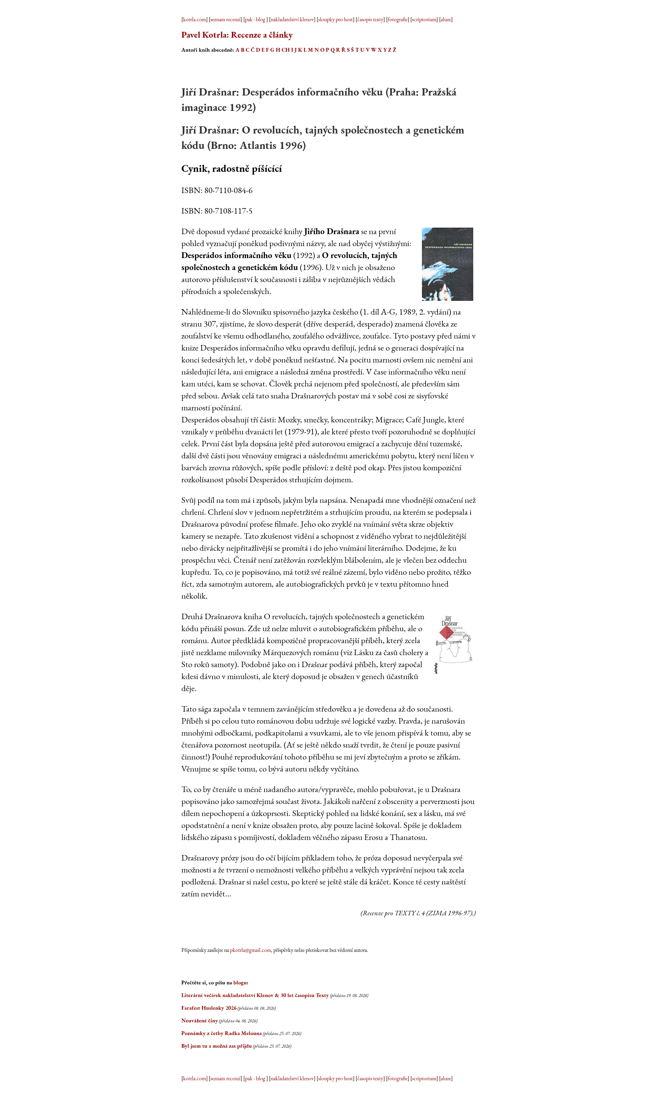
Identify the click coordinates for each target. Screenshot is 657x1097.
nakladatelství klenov (292, 19)
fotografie (398, 19)
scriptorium (424, 19)
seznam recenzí (225, 19)
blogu (240, 982)
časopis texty (370, 19)
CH (286, 49)
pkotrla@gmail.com (250, 950)
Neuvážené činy (199, 1020)
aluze (446, 19)
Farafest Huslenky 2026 (208, 1007)
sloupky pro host (335, 19)
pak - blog (255, 19)
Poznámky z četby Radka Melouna (221, 1033)
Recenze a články (262, 34)
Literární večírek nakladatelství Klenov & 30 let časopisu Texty (255, 995)
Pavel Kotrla (204, 34)
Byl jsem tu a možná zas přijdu (216, 1045)
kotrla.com (194, 19)
